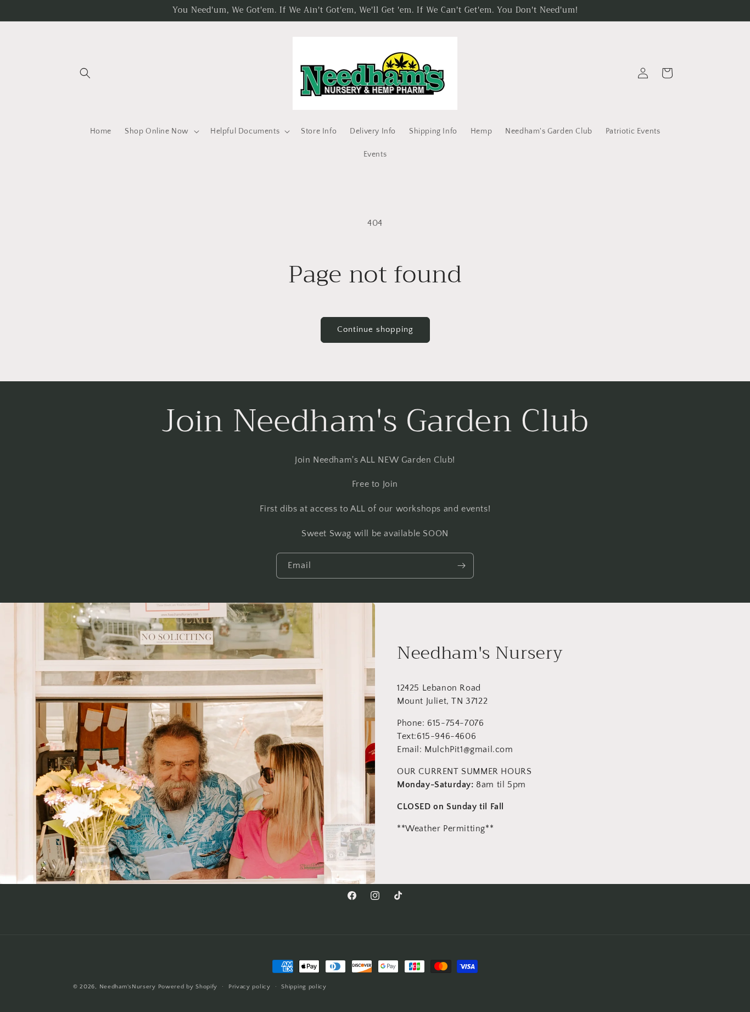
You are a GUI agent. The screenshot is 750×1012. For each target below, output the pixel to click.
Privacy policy (249, 986)
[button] (85, 73)
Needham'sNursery (127, 986)
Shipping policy (304, 986)
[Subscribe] (461, 566)
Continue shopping (375, 329)
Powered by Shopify (188, 986)
